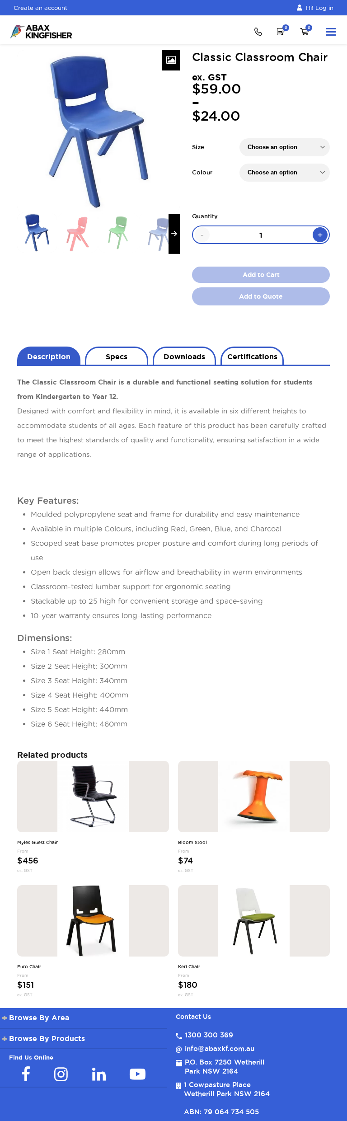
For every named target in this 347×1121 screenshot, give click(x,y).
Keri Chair (189, 967)
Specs (116, 356)
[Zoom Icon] (171, 60)
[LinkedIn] (99, 1074)
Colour (202, 172)
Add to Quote (261, 296)
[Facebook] (25, 1074)
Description (48, 356)
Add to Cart (261, 274)
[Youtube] (137, 1074)
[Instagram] (61, 1074)
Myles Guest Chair (37, 842)
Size (198, 147)
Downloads (184, 356)
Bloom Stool (192, 842)
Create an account (40, 8)
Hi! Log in (319, 8)
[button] (331, 31)
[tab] (48, 356)
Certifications (252, 356)
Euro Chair (29, 967)
